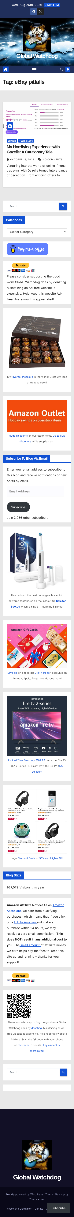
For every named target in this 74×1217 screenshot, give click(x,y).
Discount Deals (26, 858)
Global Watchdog (37, 56)
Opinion (12, 141)
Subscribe (18, 507)
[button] (61, 69)
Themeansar (36, 1199)
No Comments (53, 159)
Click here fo (42, 672)
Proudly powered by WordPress (25, 1194)
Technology (26, 141)
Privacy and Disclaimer (19, 1208)
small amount (30, 945)
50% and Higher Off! (51, 858)
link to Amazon (25, 922)
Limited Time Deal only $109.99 (26, 760)
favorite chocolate (22, 376)
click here (24, 1045)
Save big (12, 672)
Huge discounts (18, 435)
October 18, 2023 (22, 159)
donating (36, 1027)
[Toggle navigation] (34, 69)
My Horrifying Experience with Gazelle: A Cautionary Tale (33, 149)
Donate (39, 1208)
